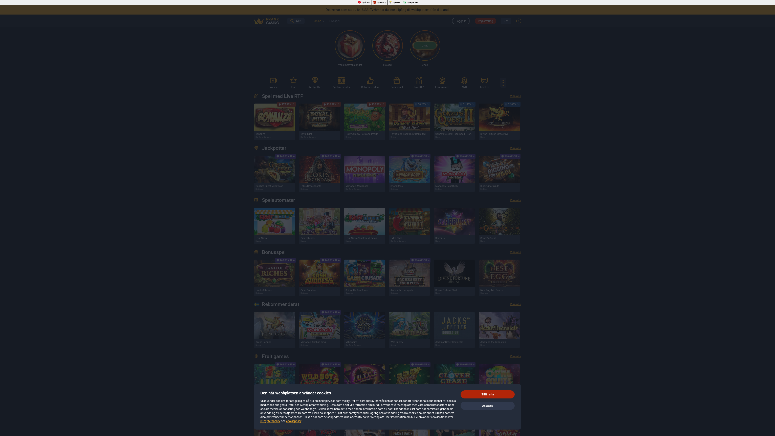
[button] (488, 394)
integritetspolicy (270, 421)
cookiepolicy (293, 421)
